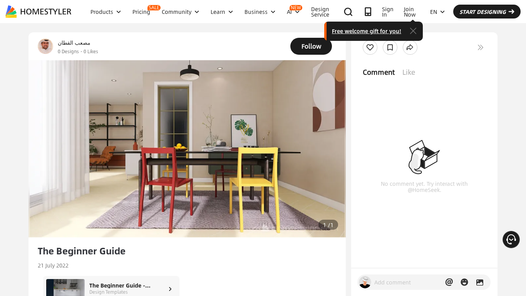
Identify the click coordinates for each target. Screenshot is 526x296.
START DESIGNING (482, 11)
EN (433, 11)
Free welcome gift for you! (366, 31)
